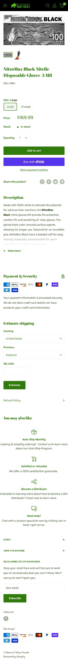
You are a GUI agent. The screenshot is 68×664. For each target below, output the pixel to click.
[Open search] (48, 5)
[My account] (54, 5)
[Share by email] (62, 181)
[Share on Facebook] (42, 181)
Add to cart (34, 150)
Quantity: (9, 138)
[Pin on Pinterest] (48, 181)
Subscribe (15, 598)
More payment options (34, 170)
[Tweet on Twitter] (55, 181)
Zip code (8, 364)
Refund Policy (12, 400)
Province (8, 347)
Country (8, 331)
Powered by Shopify (14, 656)
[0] (61, 5)
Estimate (14, 385)
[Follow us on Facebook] (5, 618)
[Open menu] (5, 5)
